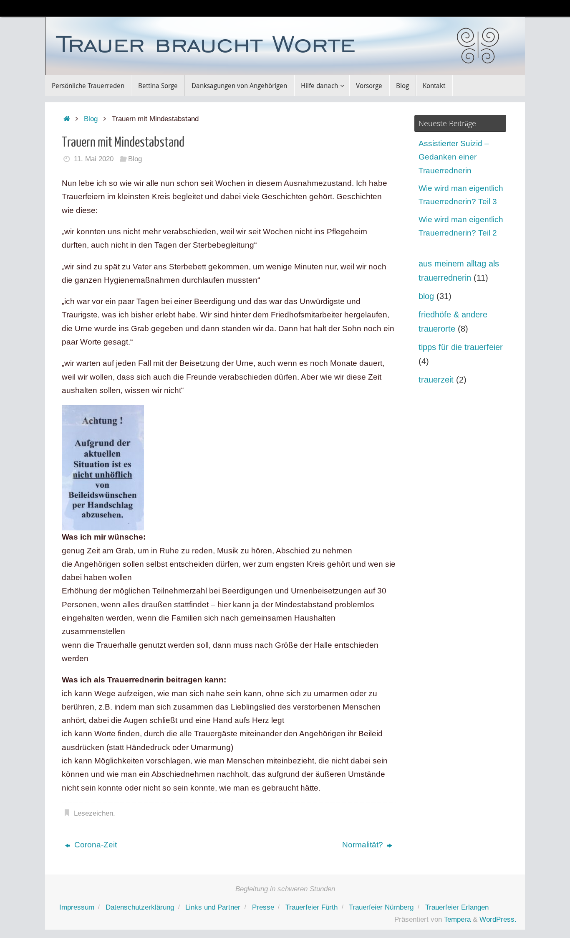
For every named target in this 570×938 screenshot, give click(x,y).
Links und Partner (212, 907)
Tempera (457, 919)
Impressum (76, 907)
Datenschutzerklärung (140, 907)
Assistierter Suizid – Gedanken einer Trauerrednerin (454, 157)
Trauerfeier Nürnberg (381, 907)
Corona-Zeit (94, 844)
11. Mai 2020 (93, 159)
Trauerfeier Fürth (311, 907)
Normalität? (363, 844)
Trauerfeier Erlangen (457, 907)
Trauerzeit (436, 379)
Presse (263, 907)
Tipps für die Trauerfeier (461, 347)
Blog (91, 119)
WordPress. (498, 919)
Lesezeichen (93, 813)
